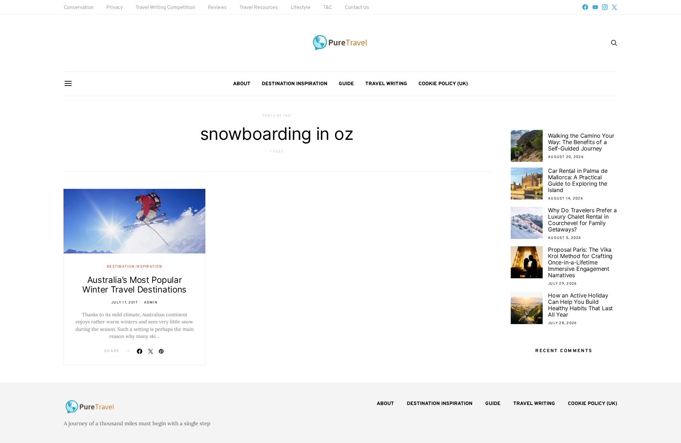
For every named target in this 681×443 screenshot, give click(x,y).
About (241, 84)
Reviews (217, 8)
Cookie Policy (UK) (443, 84)
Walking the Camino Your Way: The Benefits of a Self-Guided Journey (581, 142)
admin (150, 302)
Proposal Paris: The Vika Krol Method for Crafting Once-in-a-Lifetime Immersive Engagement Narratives (580, 262)
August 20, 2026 (566, 157)
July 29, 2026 (562, 283)
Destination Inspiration (294, 84)
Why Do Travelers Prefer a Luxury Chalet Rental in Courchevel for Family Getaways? (582, 220)
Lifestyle (300, 8)
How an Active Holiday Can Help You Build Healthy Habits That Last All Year (580, 305)
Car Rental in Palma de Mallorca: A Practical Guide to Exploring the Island (578, 180)
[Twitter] (614, 7)
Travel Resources (258, 8)
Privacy (114, 8)
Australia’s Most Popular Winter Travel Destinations (134, 285)
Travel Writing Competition (165, 8)
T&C (327, 8)
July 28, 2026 (562, 323)
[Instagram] (605, 7)
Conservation (79, 8)
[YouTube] (595, 7)
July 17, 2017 (124, 302)
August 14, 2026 (565, 198)
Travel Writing (386, 84)
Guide (346, 84)
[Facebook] (585, 7)
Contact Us (357, 8)
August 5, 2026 (564, 238)
